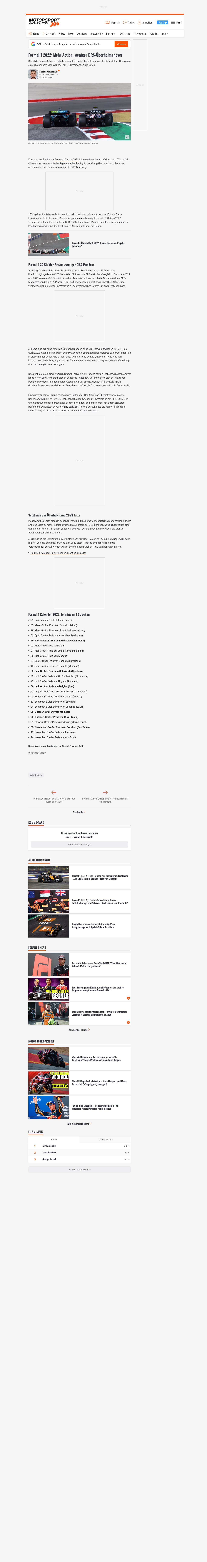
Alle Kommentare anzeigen (79, 844)
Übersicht (50, 33)
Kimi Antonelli (49, 1145)
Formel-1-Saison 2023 (66, 159)
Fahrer (54, 1139)
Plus (161, 22)
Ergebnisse (111, 33)
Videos (62, 33)
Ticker (131, 22)
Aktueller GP (97, 33)
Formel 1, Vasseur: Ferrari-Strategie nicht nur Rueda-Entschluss (54, 800)
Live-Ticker (82, 33)
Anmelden (147, 22)
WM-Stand (125, 33)
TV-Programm (139, 33)
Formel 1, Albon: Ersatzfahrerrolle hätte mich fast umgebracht (105, 800)
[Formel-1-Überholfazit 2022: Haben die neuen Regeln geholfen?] (79, 244)
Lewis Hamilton (49, 1152)
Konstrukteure (105, 1139)
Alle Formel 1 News (78, 1030)
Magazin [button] (115, 22)
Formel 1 (37, 33)
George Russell (49, 1159)
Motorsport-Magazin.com (44, 22)
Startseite (78, 812)
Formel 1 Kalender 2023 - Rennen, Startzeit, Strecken (58, 553)
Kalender (154, 33)
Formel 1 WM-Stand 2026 (79, 1169)
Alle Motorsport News (78, 1123)
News (70, 33)
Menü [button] (179, 22)
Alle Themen (36, 775)
